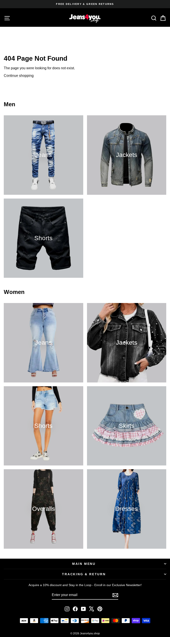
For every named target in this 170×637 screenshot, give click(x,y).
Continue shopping (19, 75)
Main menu (84, 564)
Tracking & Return (84, 574)
